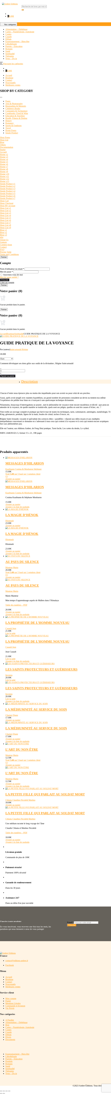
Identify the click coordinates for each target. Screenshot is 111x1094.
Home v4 (4, 159)
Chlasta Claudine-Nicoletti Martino (20, 800)
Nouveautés (10, 82)
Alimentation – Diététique (16, 1022)
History (8, 121)
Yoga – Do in (11, 1073)
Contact (8, 80)
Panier (8, 1001)
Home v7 (4, 167)
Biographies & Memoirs (15, 106)
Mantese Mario (11, 567)
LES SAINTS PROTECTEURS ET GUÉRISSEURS (41, 669)
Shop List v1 (5, 208)
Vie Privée (9, 1008)
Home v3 (4, 157)
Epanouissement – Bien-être (17, 1054)
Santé (7, 1066)
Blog (2, 142)
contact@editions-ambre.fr (16, 960)
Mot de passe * (6, 272)
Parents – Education (13, 1059)
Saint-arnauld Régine (19, 349)
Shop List (4, 140)
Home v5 (4, 162)
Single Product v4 (7, 191)
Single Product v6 (7, 196)
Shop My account (7, 206)
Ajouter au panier (7, 376)
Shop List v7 (5, 223)
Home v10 (4, 174)
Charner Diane (11, 715)
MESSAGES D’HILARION (24, 463)
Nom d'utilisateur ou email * (12, 269)
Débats (8, 1034)
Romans (8, 1064)
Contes (8, 1030)
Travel (8, 128)
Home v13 (4, 181)
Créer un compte (7, 282)
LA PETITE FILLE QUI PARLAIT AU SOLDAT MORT (45, 794)
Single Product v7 (7, 198)
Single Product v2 (7, 186)
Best (7, 1025)
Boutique (9, 78)
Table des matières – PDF (16, 605)
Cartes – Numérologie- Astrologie (19, 1027)
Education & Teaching (15, 116)
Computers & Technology (16, 111)
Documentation (6, 147)
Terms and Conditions (9, 254)
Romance (9, 123)
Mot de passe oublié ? (9, 277)
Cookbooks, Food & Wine (16, 113)
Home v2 (4, 154)
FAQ (2, 249)
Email (70, 922)
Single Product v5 (7, 193)
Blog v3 (3, 235)
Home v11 (4, 176)
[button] (10, 16)
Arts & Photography (14, 103)
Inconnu (8, 675)
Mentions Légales (13, 1003)
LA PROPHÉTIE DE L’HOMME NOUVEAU (37, 622)
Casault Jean (10, 628)
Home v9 (4, 171)
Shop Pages (5, 137)
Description (29, 381)
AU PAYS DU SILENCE (22, 562)
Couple (8, 1032)
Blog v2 (3, 232)
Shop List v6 (5, 220)
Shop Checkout (6, 203)
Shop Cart (4, 201)
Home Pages (10, 130)
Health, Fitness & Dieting (16, 118)
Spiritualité (19, 334)
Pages (7, 101)
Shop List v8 (5, 225)
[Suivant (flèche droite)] (4, 1093)
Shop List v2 (5, 210)
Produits (8, 1061)
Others (3, 145)
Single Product (11, 133)
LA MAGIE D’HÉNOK (21, 515)
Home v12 (4, 179)
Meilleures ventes (12, 85)
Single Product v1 (7, 184)
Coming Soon (6, 245)
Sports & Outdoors (13, 125)
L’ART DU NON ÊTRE (21, 749)
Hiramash (9, 521)
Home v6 (4, 164)
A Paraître (9, 1020)
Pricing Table (5, 252)
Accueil (8, 75)
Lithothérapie (11, 1056)
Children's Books (12, 108)
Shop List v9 (5, 227)
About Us (4, 240)
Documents (10, 1039)
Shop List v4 (5, 215)
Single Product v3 (7, 188)
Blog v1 (3, 230)
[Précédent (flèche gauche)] (1, 1093)
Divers (8, 1037)
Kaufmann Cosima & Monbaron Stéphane (23, 469)
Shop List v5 (5, 218)
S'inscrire (4, 280)
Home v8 (4, 169)
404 (1, 237)
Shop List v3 (5, 213)
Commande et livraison (15, 1006)
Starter (3, 149)
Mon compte (10, 998)
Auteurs (3, 242)
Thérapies (9, 1071)
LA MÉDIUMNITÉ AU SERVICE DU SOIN (36, 709)
